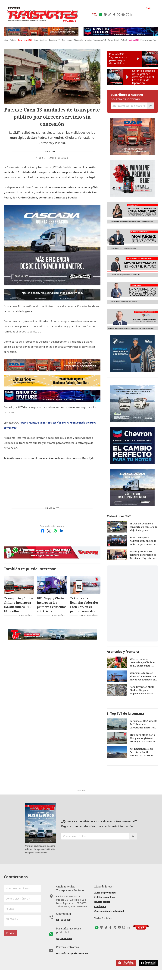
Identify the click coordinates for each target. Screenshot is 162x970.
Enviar (10, 933)
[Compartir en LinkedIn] (61, 531)
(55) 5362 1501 (64, 919)
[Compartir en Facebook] (42, 531)
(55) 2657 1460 (64, 938)
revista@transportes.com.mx (72, 953)
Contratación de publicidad (109, 911)
